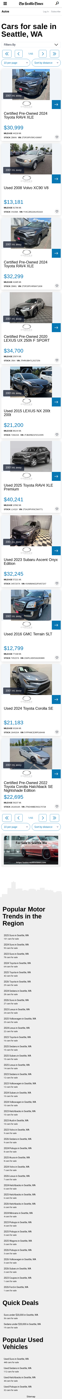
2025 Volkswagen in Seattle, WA (20, 1020)
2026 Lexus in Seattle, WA (17, 1178)
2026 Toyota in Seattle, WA (17, 983)
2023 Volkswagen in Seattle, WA (20, 1085)
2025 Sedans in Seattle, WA (17, 1048)
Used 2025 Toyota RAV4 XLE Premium (28, 487)
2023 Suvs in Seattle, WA (16, 956)
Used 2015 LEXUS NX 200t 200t (27, 413)
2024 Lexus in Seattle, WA (17, 1030)
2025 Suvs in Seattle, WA (16, 937)
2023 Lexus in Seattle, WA (17, 1011)
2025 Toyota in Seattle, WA (17, 974)
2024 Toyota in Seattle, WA (17, 965)
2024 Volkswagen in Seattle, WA (20, 1104)
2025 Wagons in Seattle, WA (18, 1242)
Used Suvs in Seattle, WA (16, 1361)
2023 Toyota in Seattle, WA (17, 1039)
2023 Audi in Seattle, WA (16, 1122)
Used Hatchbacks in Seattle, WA (20, 1379)
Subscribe (55, 11)
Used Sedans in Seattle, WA (17, 1370)
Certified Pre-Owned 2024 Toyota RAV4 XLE (25, 115)
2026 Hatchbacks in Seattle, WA (20, 1205)
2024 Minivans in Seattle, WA (18, 1215)
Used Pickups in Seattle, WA (18, 1388)
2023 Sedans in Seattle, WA (17, 1076)
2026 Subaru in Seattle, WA (17, 1270)
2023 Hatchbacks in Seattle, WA (20, 1113)
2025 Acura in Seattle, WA (17, 1159)
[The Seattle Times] (31, 4)
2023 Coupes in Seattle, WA (17, 1279)
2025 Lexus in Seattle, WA (17, 1067)
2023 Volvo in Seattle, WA (16, 1131)
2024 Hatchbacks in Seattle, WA (20, 1187)
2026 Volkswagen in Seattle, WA (20, 1261)
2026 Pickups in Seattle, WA (18, 1252)
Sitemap (31, 1396)
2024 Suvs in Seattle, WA (16, 946)
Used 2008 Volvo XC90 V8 (26, 188)
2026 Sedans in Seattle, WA (17, 1141)
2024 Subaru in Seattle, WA (17, 1094)
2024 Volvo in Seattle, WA (16, 1168)
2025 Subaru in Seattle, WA (17, 1057)
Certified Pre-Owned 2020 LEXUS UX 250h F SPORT (27, 338)
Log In (46, 11)
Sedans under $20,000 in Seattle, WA (22, 1326)
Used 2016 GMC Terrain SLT (28, 634)
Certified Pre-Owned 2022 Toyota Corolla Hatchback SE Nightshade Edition (28, 786)
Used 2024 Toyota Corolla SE (28, 708)
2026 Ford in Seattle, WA (16, 1289)
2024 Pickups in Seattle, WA (18, 1150)
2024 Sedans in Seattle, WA (17, 993)
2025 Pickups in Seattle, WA (18, 1233)
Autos (5, 11)
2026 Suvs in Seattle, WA (16, 1002)
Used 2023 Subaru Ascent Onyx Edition (31, 561)
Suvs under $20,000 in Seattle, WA (21, 1317)
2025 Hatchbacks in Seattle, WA (20, 1196)
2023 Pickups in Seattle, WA (18, 1224)
